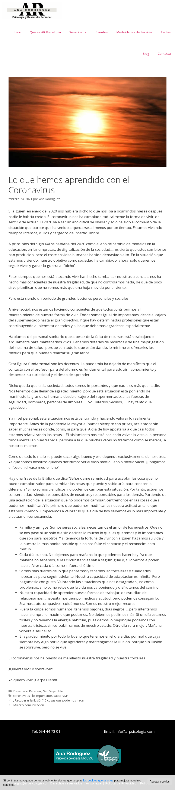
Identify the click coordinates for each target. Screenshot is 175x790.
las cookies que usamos (98, 780)
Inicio (17, 32)
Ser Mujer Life (53, 691)
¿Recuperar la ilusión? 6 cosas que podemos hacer (49, 700)
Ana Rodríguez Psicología (97, 10)
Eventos (102, 32)
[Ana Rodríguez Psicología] (33, 10)
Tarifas (165, 32)
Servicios (75, 32)
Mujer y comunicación (28, 705)
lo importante (42, 696)
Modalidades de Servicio (134, 32)
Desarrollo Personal (27, 691)
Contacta (164, 53)
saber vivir (61, 696)
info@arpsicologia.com (135, 731)
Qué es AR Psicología (45, 32)
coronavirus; (22, 696)
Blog (146, 53)
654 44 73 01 (49, 731)
